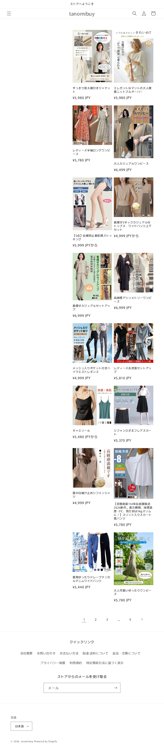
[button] (9, 13)
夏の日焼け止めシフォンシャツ (91, 495)
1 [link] (84, 619)
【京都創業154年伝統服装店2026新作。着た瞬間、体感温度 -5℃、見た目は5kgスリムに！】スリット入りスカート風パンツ (133, 511)
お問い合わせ (46, 653)
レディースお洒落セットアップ (133, 370)
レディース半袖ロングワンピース (91, 152)
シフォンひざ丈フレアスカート (133, 432)
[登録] (115, 688)
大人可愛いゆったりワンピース (133, 592)
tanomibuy (27, 741)
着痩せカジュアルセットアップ (91, 307)
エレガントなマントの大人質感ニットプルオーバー (133, 90)
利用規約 (76, 663)
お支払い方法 (69, 653)
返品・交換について (127, 653)
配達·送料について (95, 653)
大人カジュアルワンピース (131, 163)
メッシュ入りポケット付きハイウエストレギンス (91, 370)
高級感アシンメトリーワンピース (133, 299)
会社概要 (26, 653)
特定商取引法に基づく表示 (105, 663)
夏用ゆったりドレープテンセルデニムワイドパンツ (91, 579)
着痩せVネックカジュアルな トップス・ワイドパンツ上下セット (133, 226)
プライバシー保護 (52, 663)
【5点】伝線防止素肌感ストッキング (92, 237)
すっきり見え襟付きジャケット (91, 90)
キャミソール (81, 430)
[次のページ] (141, 619)
